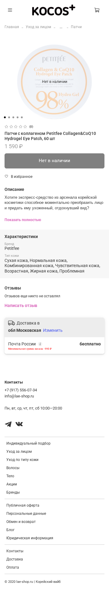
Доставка (14, 559)
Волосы (12, 468)
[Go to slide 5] (22, 117)
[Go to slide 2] (9, 117)
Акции (11, 484)
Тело (10, 476)
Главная (12, 27)
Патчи (76, 27)
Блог (10, 530)
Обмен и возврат (21, 522)
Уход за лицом (38, 27)
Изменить (53, 330)
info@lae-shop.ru (19, 396)
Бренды (13, 492)
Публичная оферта (22, 505)
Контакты (14, 551)
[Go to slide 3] (13, 117)
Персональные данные (26, 513)
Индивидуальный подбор (28, 443)
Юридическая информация (29, 538)
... (61, 27)
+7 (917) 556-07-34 (21, 390)
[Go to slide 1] (5, 117)
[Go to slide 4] (17, 117)
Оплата (12, 567)
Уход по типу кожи (22, 460)
